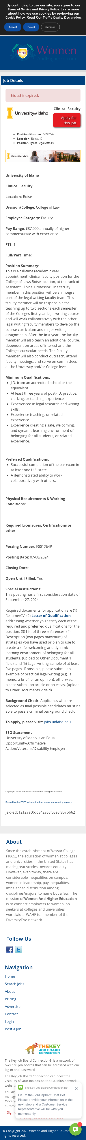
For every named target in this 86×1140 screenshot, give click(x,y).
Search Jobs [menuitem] (14, 983)
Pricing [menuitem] (10, 999)
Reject (31, 27)
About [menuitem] (10, 991)
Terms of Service (19, 9)
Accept (13, 27)
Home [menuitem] (10, 976)
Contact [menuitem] (11, 1014)
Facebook (9, 949)
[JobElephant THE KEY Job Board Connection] (43, 1045)
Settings (50, 27)
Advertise (13, 1006)
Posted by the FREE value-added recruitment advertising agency (39, 802)
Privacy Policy (49, 9)
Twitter (18, 949)
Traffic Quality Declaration (62, 18)
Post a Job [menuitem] (13, 1029)
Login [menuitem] (9, 1021)
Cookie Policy (15, 18)
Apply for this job (68, 120)
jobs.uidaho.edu (57, 721)
